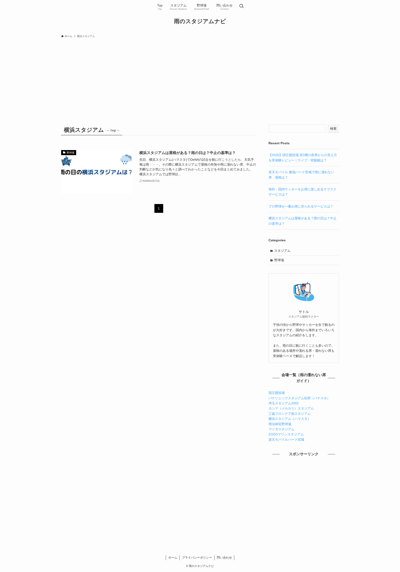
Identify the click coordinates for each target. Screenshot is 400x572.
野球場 (279, 260)
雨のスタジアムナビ (200, 21)
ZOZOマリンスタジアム (286, 434)
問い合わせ (224, 557)
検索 (333, 128)
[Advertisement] (200, 75)
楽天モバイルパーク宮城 (286, 439)
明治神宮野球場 (280, 424)
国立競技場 (277, 393)
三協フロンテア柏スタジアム (290, 413)
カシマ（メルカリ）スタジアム (291, 408)
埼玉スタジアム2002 (284, 403)
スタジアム (282, 250)
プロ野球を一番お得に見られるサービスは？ (301, 206)
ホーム (172, 557)
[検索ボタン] (241, 6)
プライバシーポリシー (197, 557)
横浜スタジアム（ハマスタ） (290, 419)
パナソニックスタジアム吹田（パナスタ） (299, 398)
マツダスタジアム (281, 429)
